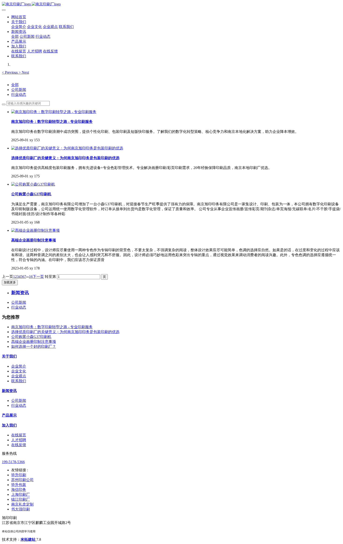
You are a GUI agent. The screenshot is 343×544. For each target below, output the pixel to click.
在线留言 (18, 435)
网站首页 (18, 17)
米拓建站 (28, 539)
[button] (10, 72)
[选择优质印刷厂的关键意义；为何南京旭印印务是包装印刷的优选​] (67, 148)
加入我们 (9, 425)
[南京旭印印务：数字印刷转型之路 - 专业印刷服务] (53, 112)
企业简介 (18, 366)
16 (31, 277)
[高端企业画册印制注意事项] (35, 230)
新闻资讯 (9, 391)
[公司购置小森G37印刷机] (33, 184)
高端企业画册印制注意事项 (33, 342)
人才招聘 (18, 440)
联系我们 (18, 381)
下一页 (38, 277)
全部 (15, 36)
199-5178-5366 (13, 462)
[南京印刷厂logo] (171, 4)
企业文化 (18, 371)
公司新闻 (18, 90)
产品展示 (9, 415)
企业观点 (18, 376)
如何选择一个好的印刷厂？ (33, 346)
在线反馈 (18, 445)
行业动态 (18, 94)
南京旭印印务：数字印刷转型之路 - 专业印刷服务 (52, 327)
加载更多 (10, 282)
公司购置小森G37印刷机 (31, 337)
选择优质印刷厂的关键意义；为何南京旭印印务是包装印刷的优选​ (65, 332)
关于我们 (9, 356)
